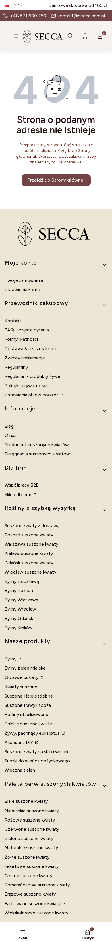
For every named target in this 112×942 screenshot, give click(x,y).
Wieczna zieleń (20, 770)
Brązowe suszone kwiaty (30, 894)
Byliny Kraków (19, 627)
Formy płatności (21, 339)
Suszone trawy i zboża (28, 705)
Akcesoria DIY (19, 742)
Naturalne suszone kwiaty (31, 847)
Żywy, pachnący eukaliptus (33, 733)
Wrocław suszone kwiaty (30, 572)
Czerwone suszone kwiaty (32, 829)
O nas (11, 435)
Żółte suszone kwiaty (27, 857)
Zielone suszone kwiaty (29, 838)
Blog (9, 426)
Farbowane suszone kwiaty (33, 903)
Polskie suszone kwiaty (28, 723)
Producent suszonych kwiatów (37, 444)
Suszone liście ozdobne (29, 696)
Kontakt (13, 320)
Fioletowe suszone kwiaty (32, 866)
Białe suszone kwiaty (26, 801)
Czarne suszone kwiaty (28, 875)
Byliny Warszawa (21, 599)
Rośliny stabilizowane (26, 714)
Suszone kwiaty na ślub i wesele (37, 751)
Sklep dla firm (18, 494)
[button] (16, 36)
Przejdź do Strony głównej (56, 180)
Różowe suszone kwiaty (30, 820)
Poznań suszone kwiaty (29, 535)
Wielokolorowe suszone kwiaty (36, 912)
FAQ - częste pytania (27, 330)
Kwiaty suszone (21, 686)
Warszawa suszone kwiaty (31, 544)
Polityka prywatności (26, 385)
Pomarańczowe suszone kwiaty (37, 885)
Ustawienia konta (22, 289)
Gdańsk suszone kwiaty (29, 563)
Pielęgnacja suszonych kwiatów (37, 454)
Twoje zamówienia (24, 280)
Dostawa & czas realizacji (30, 348)
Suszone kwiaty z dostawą (32, 525)
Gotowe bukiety (22, 677)
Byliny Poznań (19, 590)
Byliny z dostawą (22, 581)
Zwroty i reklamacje (25, 358)
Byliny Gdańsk (19, 618)
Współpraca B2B (22, 485)
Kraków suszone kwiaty (29, 553)
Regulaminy (16, 367)
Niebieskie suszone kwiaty (32, 810)
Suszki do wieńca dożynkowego (37, 761)
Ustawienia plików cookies (32, 394)
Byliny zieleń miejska (25, 668)
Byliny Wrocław (20, 609)
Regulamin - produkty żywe (32, 376)
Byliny (11, 659)
